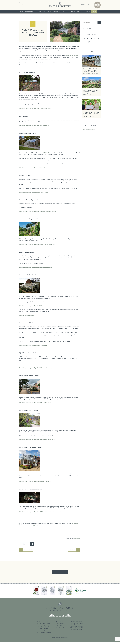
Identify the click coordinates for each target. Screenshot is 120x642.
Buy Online (87, 11)
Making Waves (60, 637)
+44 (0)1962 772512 (23, 4)
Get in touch (60, 572)
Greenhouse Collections (31, 11)
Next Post (72, 549)
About (63, 11)
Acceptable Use (60, 627)
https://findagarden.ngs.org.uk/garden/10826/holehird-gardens (35, 167)
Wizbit (66, 637)
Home (21, 11)
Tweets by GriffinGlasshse (88, 129)
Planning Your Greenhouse (53, 11)
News (78, 538)
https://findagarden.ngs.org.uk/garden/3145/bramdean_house (35, 108)
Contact (94, 11)
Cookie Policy (60, 623)
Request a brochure (86, 4)
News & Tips (79, 11)
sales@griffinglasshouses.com (26, 7)
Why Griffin (42, 11)
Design (75, 538)
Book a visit (88, 5)
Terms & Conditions (60, 625)
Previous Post (28, 549)
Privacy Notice (60, 621)
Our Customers (71, 11)
